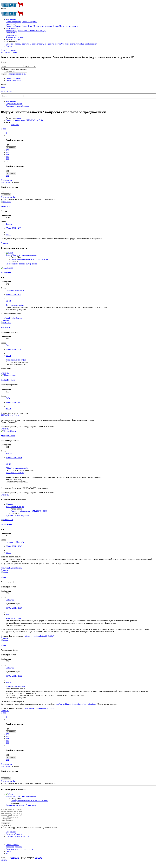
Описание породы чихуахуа (17, 44)
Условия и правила (14, 847)
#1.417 (8, 234)
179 (7, 157)
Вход (3, 87)
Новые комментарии (26, 31)
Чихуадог (10, 600)
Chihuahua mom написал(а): (17, 468)
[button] (3, 9)
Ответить (5, 243)
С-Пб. (8, 398)
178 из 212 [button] (14, 182)
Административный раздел (17, 515)
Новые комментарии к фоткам (46, 26)
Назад (3, 129)
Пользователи (12, 35)
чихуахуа (38, 858)
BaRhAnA (5, 327)
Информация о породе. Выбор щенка (21, 264)
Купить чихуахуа (13, 39)
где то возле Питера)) (15, 290)
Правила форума (54, 44)
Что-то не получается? (70, 44)
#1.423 (8, 614)
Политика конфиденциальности (19, 849)
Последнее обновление (24, 120)
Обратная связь (12, 845)
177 (7, 152)
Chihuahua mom (8, 380)
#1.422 (8, 553)
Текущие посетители (14, 37)
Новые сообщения (13, 22)
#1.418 (8, 301)
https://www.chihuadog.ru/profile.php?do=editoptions (75, 704)
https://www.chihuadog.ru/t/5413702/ (39, 636)
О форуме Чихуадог (38, 44)
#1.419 (8, 356)
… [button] (7, 135)
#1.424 (8, 682)
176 (7, 150)
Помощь (9, 851)
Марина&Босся (8, 436)
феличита (5, 206)
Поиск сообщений (29, 22)
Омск (8, 345)
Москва (9, 453)
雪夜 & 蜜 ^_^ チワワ (10, 415)
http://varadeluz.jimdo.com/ (11, 318)
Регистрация (6, 91)
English (9, 46)
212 (7, 176)
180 (7, 159)
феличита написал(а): (15, 305)
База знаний (11, 19)
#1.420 (8, 409)
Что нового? (11, 24)
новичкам (15, 125)
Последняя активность (68, 26)
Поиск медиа (40, 31)
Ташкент (9, 224)
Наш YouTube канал (88, 44)
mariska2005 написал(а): (16, 360)
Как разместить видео (15, 507)
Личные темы (11, 33)
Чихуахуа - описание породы (21, 255)
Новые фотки (27, 26)
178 (7, 154)
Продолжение (7, 180)
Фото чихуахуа (12, 28)
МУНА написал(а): (14, 618)
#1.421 (8, 464)
